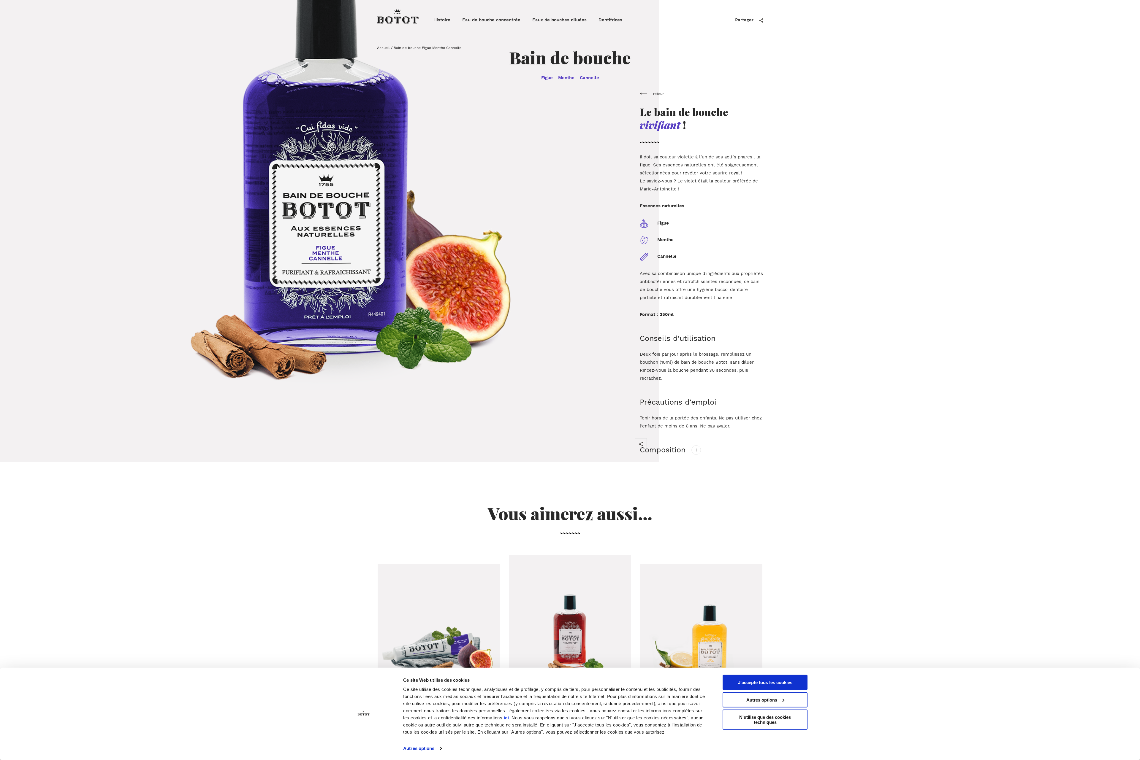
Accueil (383, 48)
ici (506, 717)
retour (658, 94)
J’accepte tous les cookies (765, 682)
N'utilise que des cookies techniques (765, 720)
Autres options (418, 748)
